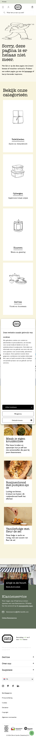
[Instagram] (3, 686)
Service (6, 657)
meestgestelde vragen (26, 606)
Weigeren (18, 414)
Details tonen (17, 420)
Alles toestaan (11, 407)
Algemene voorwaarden (9, 717)
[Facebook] (13, 686)
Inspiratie (7, 670)
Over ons (6, 663)
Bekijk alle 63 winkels (13, 587)
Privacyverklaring (7, 698)
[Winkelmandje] (32, 7)
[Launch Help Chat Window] (31, 733)
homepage (28, 71)
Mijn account (8, 7)
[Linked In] (18, 686)
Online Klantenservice (9, 618)
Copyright (5, 712)
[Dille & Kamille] (18, 7)
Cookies (4, 703)
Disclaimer (5, 707)
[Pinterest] (8, 686)
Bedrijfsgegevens (7, 693)
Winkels (4, 1)
